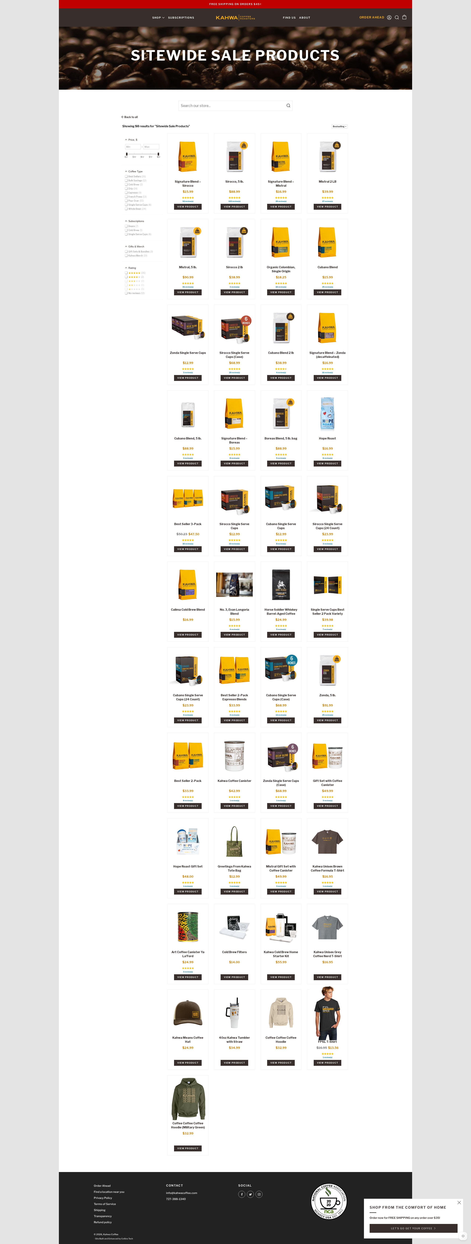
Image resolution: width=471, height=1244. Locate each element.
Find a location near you (109, 1192)
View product (188, 206)
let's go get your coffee (412, 1228)
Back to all (131, 117)
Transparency (103, 1216)
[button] (340, 126)
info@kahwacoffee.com (181, 1193)
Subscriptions (181, 17)
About (304, 17)
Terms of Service (105, 1204)
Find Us (289, 17)
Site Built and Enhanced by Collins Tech (114, 1238)
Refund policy (103, 1222)
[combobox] (235, 106)
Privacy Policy (103, 1198)
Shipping (99, 1210)
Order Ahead (102, 1185)
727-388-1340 (176, 1199)
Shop (156, 17)
